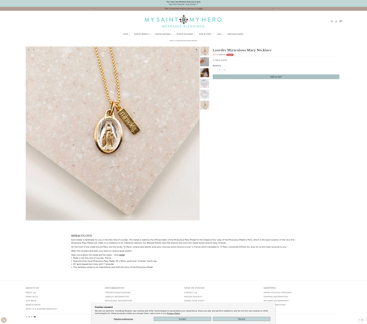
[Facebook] (26, 317)
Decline (241, 319)
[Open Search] (332, 21)
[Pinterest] (32, 317)
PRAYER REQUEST (193, 297)
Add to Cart (276, 77)
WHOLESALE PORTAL (235, 34)
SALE (219, 34)
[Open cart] (340, 21)
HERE (121, 255)
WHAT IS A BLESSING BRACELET (41, 309)
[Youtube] (34, 317)
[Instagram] (29, 317)
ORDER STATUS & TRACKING (277, 292)
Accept (182, 319)
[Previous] (94, 9)
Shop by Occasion (185, 34)
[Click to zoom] (196, 49)
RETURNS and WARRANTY (276, 301)
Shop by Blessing (163, 34)
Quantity (217, 65)
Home (172, 40)
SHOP (125, 34)
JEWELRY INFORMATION (117, 297)
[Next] (273, 9)
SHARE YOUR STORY (194, 301)
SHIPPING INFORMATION (276, 297)
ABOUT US (31, 292)
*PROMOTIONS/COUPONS (118, 292)
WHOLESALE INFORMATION (118, 301)
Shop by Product (141, 34)
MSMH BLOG (32, 297)
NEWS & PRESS (33, 305)
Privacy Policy (173, 313)
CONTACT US (190, 292)
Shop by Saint (205, 34)
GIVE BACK (31, 301)
